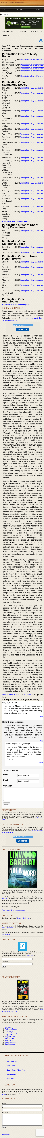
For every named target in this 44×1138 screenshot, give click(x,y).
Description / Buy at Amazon (32, 60)
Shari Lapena (10, 1044)
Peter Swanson (10, 1038)
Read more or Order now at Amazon (13, 910)
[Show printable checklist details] (40, 40)
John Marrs (9, 1031)
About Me (30, 955)
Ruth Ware (9, 1040)
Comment (7, 786)
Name (5, 775)
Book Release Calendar (10, 14)
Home (3, 9)
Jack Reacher (12, 1061)
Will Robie (10, 1079)
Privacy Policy (6, 1134)
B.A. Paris (8, 1027)
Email (5, 780)
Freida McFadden (11, 1029)
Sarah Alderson (10, 1042)
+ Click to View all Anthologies (15, 305)
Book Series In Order (11, 695)
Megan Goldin (10, 1036)
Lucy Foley (9, 1035)
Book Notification (7, 928)
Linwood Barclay (11, 1033)
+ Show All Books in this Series (16, 222)
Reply (41, 716)
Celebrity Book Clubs (23, 918)
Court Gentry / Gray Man (16, 1070)
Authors (20, 9)
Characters (38, 9)
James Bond (11, 1074)
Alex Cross (11, 1066)
